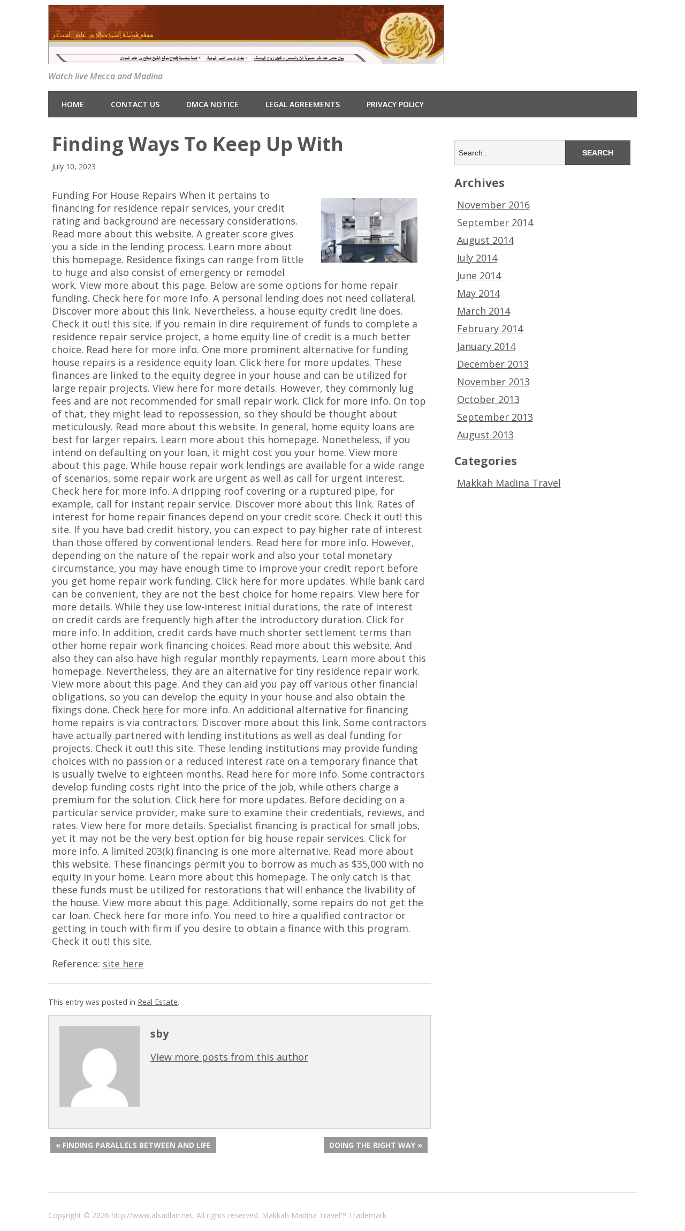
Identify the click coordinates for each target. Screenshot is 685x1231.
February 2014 (490, 328)
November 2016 (493, 204)
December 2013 (493, 363)
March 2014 (483, 310)
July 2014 (477, 257)
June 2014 (479, 275)
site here (123, 963)
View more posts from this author (229, 1056)
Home (73, 104)
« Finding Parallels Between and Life (133, 1145)
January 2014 (486, 346)
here (152, 709)
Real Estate (158, 1002)
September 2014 (495, 222)
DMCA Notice (212, 104)
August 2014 (485, 240)
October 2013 (488, 399)
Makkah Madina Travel (509, 482)
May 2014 (478, 293)
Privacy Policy (395, 104)
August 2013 (485, 434)
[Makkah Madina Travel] (246, 55)
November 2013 (493, 381)
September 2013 (495, 417)
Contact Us (135, 104)
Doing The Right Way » (375, 1145)
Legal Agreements (302, 104)
